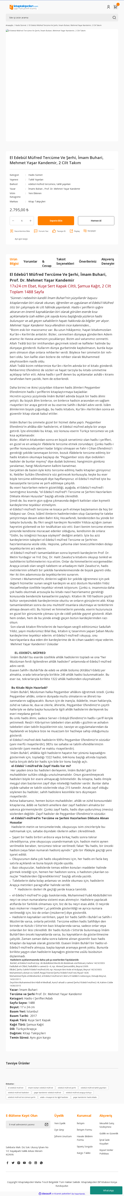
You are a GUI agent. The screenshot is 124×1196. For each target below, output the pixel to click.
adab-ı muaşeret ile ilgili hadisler (54, 1097)
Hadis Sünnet (35, 174)
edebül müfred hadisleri (18, 1092)
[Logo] (24, 7)
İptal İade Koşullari (104, 1141)
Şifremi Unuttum (63, 1136)
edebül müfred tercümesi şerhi (21, 1097)
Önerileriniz (88, 261)
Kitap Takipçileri (36, 201)
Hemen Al (96, 220)
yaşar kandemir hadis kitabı (85, 1097)
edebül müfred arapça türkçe (79, 1092)
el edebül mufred (15, 1087)
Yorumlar (30, 261)
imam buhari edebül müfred (40, 1087)
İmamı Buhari (35, 188)
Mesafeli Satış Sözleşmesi (106, 1125)
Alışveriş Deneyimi (108, 261)
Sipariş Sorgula (85, 1146)
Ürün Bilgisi (14, 261)
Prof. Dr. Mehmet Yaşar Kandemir (62, 188)
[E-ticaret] (61, 1193)
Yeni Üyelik (59, 1123)
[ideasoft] (45, 1193)
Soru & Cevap (47, 261)
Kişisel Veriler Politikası (106, 1151)
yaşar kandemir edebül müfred (47, 1092)
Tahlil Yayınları (35, 179)
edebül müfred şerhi (67, 1087)
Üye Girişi (59, 1129)
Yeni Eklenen (34, 193)
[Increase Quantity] (30, 220)
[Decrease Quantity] (13, 220)
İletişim (80, 1123)
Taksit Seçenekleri (65, 261)
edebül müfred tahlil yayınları (93, 1087)
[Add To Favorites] (20, 231)
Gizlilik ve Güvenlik (108, 1133)
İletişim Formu (84, 1129)
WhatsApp (108, 1190)
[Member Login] (108, 7)
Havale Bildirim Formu (85, 1138)
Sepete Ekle (56, 220)
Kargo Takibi (83, 1152)
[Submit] (47, 1124)
